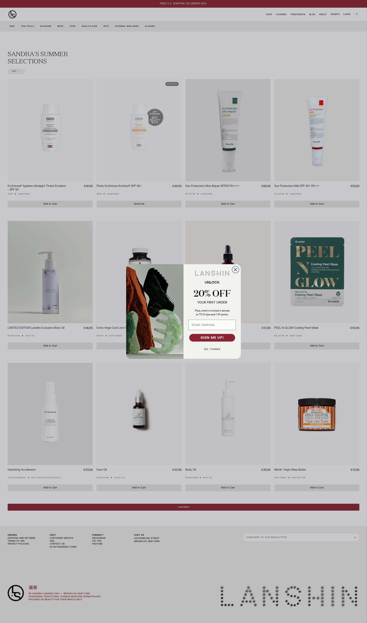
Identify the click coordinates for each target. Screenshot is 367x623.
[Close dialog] (235, 269)
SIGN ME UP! (212, 338)
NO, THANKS (212, 349)
